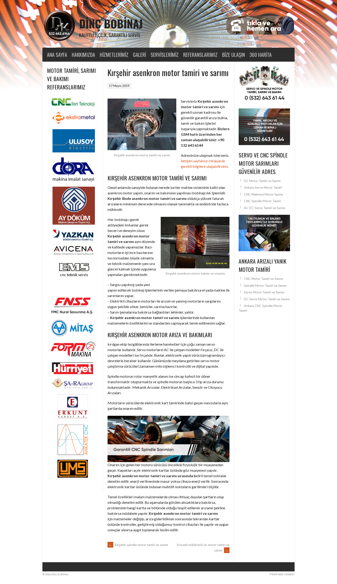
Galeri (139, 54)
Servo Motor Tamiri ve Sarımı (264, 292)
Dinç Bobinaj (111, 23)
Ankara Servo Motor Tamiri (263, 187)
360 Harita (260, 54)
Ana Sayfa (57, 54)
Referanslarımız (200, 54)
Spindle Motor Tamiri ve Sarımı (265, 285)
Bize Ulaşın (233, 54)
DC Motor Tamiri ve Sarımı (262, 181)
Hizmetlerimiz (114, 54)
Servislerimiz (165, 54)
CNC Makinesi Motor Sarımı (263, 194)
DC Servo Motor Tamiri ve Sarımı (267, 299)
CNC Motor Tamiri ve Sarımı (263, 279)
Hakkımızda (83, 54)
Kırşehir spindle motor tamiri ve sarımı (138, 545)
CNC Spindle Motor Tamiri (262, 201)
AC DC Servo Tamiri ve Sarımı (264, 208)
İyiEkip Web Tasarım (282, 574)
